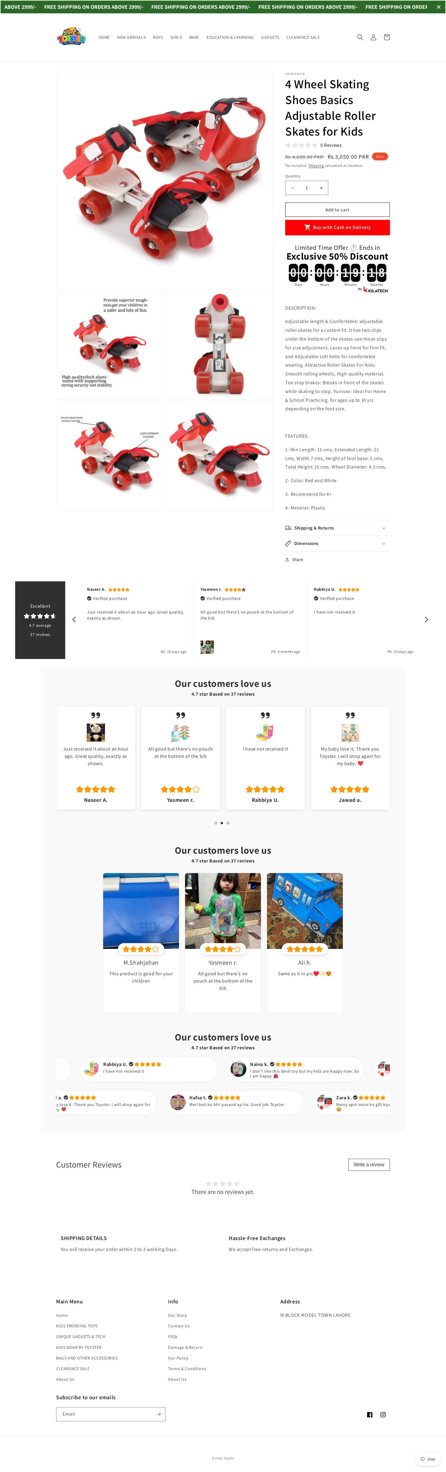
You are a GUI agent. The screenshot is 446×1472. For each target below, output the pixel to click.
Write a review (369, 1164)
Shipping (316, 165)
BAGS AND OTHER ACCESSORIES (87, 1358)
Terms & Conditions (187, 1368)
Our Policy (178, 1358)
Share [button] (297, 559)
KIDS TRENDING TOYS (77, 1326)
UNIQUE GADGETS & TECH (81, 1336)
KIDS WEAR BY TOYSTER (79, 1347)
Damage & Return (185, 1347)
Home (62, 1315)
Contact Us (179, 1326)
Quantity (292, 176)
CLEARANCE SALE (73, 1368)
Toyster (229, 1458)
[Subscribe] (158, 1414)
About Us (65, 1379)
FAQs (172, 1336)
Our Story (177, 1315)
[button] (360, 37)
